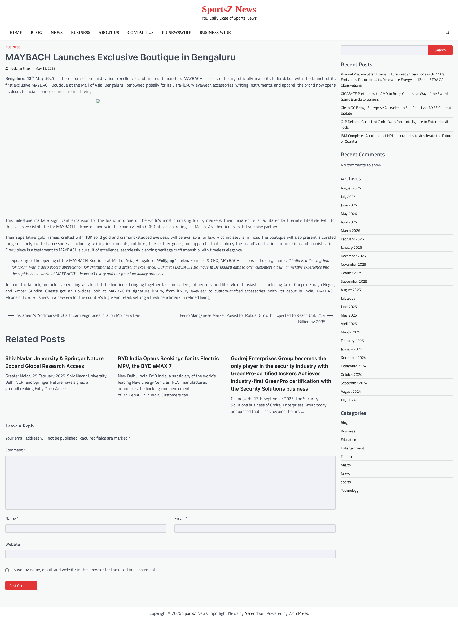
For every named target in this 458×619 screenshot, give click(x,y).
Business (80, 32)
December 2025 (353, 256)
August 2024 (351, 391)
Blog (36, 32)
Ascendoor (254, 613)
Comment (15, 450)
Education (348, 439)
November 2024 (353, 366)
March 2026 (350, 230)
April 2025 (349, 323)
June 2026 (349, 205)
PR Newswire (176, 32)
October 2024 (351, 374)
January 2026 (351, 247)
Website (12, 544)
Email (180, 518)
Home (16, 32)
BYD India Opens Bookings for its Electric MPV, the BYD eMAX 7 (168, 362)
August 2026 (351, 188)
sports (346, 482)
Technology (349, 490)
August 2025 (351, 289)
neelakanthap (20, 68)
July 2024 (348, 400)
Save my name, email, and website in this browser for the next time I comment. (85, 569)
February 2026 (352, 239)
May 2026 (349, 213)
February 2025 (352, 340)
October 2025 (351, 272)
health (346, 465)
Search (440, 50)
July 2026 (348, 196)
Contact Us (140, 32)
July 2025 (348, 298)
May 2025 (349, 315)
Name (12, 518)
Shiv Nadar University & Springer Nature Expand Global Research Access (54, 362)
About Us (109, 32)
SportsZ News (229, 9)
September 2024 (354, 383)
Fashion (347, 456)
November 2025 (353, 264)
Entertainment (352, 448)
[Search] (447, 33)
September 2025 (354, 281)
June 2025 (349, 306)
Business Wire (215, 32)
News (57, 32)
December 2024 (353, 357)
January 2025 (351, 349)
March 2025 (350, 332)
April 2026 (349, 222)
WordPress (298, 613)
